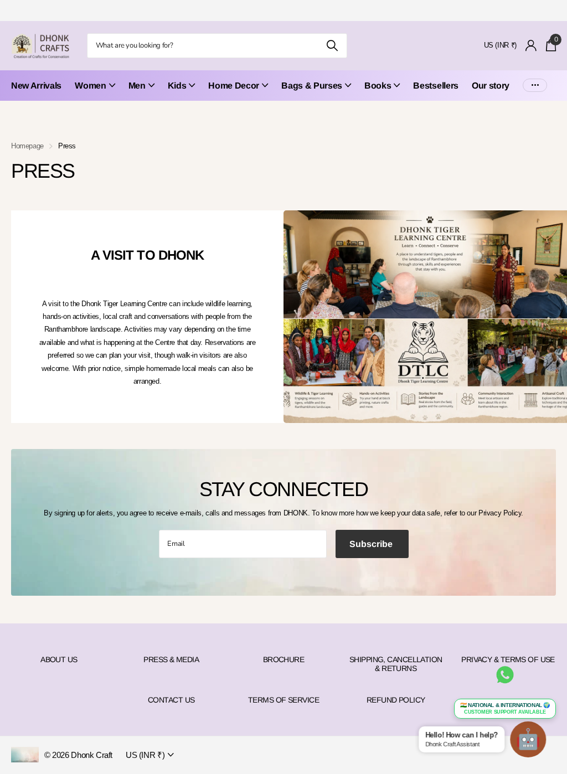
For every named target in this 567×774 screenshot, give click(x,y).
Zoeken (332, 45)
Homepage (27, 146)
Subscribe (372, 544)
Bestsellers (435, 85)
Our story (490, 85)
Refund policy (396, 699)
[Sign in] (531, 45)
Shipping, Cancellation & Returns (395, 664)
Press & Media (171, 659)
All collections (95, 91)
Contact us (171, 699)
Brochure (284, 659)
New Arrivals (36, 85)
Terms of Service (283, 699)
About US (59, 659)
